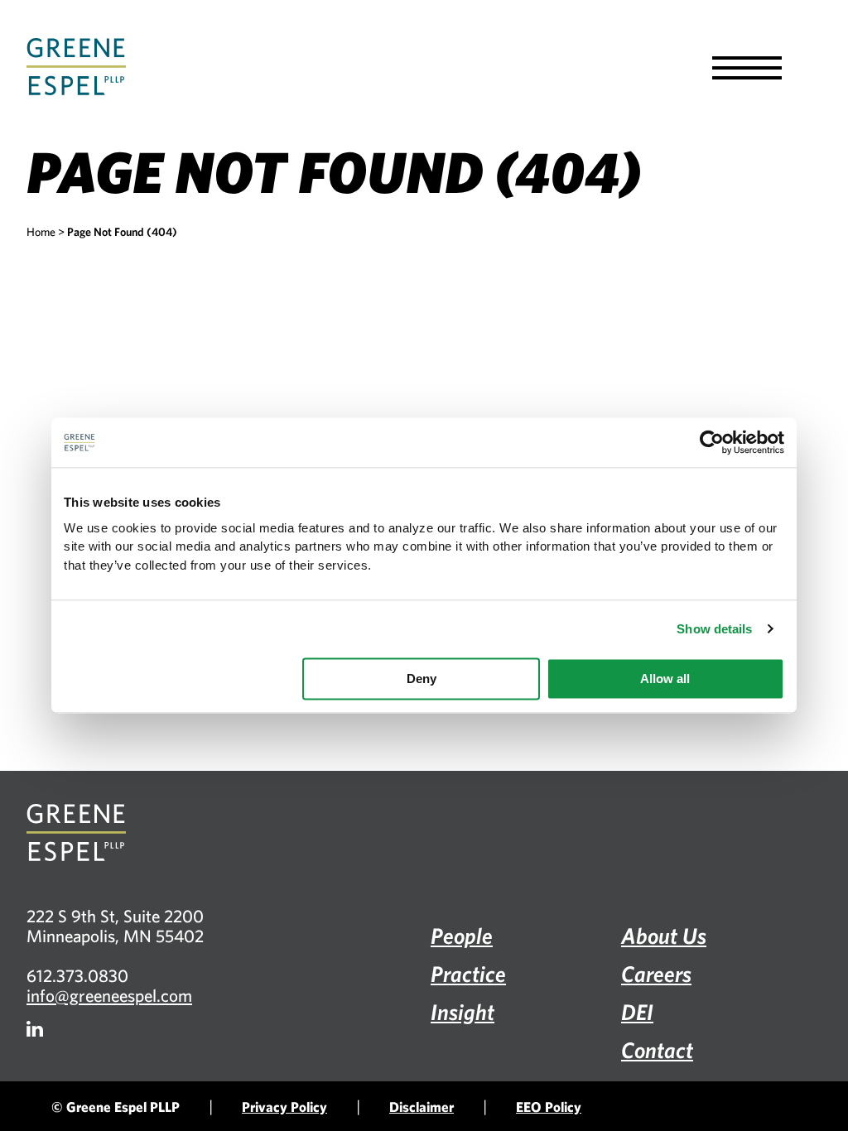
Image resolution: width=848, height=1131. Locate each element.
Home (40, 231)
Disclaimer (421, 1106)
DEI (637, 1011)
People (462, 935)
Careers (656, 973)
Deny (421, 678)
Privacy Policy (284, 1106)
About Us (663, 935)
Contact (657, 1049)
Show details (714, 629)
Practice (468, 973)
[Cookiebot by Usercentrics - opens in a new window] (711, 442)
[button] (747, 68)
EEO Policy (548, 1106)
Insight (462, 1011)
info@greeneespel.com (109, 995)
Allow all (665, 678)
